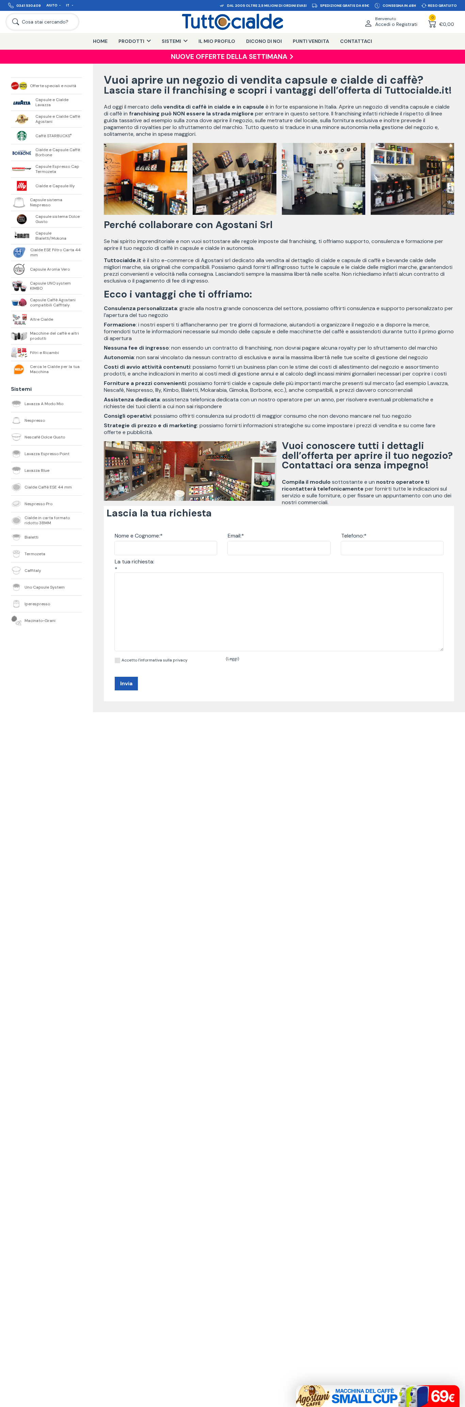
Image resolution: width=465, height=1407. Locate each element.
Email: (234, 535)
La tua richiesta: (134, 561)
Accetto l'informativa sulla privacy (155, 660)
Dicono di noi (264, 41)
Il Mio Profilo (216, 41)
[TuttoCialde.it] (232, 22)
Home (100, 41)
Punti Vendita (311, 41)
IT (68, 5)
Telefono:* (354, 535)
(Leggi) (232, 658)
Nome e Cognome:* (139, 535)
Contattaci (356, 41)
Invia (126, 683)
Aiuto (52, 5)
